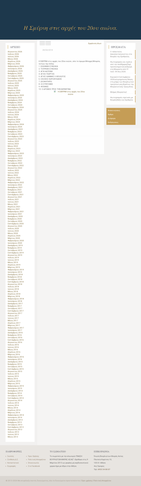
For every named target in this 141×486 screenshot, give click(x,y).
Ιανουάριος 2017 (15, 330)
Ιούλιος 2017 (13, 316)
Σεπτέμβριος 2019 (16, 253)
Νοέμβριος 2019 (15, 248)
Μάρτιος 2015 (14, 383)
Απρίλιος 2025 (14, 90)
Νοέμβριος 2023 (15, 131)
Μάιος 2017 (13, 320)
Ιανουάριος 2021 (15, 214)
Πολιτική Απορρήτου (37, 459)
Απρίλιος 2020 (14, 236)
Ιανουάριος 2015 (15, 388)
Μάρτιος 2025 (14, 93)
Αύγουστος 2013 (15, 429)
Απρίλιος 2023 (14, 148)
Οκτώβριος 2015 (15, 366)
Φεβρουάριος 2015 (16, 386)
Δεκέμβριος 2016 (15, 333)
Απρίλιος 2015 (14, 381)
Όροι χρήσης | (88, 481)
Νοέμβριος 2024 (15, 102)
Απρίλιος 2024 (14, 119)
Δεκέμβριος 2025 (15, 71)
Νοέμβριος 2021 (15, 190)
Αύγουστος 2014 (15, 400)
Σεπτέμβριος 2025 (16, 78)
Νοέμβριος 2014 (15, 393)
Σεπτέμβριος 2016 (16, 340)
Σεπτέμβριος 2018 (16, 282)
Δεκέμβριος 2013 (15, 420)
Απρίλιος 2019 (14, 265)
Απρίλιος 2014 (14, 410)
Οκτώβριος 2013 (15, 425)
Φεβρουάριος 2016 (16, 357)
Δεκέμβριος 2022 (15, 158)
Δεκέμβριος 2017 (15, 303)
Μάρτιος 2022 (14, 180)
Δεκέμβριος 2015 (15, 362)
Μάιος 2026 (13, 59)
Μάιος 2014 (13, 408)
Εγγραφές (11, 466)
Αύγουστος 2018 (15, 284)
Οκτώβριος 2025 (15, 76)
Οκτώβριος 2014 (15, 396)
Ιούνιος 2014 (13, 405)
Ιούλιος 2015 (13, 374)
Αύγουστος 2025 (15, 81)
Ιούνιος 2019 (13, 260)
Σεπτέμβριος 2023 (16, 136)
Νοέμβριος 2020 (15, 219)
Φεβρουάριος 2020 (16, 240)
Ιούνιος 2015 (13, 376)
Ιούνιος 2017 (13, 318)
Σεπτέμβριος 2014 (16, 398)
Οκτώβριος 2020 (15, 221)
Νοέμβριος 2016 (15, 335)
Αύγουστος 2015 (15, 371)
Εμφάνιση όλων (94, 43)
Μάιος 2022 (13, 175)
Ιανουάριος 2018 (15, 301)
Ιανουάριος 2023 (15, 156)
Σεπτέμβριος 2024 (16, 107)
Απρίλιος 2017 (14, 323)
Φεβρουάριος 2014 (16, 415)
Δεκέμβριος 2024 (15, 100)
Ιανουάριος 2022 (15, 185)
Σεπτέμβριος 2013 (16, 427)
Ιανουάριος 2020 (15, 243)
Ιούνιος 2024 (13, 115)
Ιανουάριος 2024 (15, 127)
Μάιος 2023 (13, 146)
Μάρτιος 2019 (14, 267)
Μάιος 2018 (13, 291)
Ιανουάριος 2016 (15, 359)
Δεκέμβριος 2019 (15, 245)
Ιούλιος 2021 (13, 199)
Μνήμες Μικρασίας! (118, 92)
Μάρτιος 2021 (14, 209)
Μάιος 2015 (13, 379)
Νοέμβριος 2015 (15, 364)
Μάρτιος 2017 (14, 325)
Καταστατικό (13, 463)
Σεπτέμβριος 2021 (16, 194)
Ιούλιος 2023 (13, 141)
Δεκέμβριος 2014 (15, 391)
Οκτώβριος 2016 (15, 337)
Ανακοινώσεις (114, 110)
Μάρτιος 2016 (14, 354)
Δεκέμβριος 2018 (15, 274)
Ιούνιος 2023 (13, 144)
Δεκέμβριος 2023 (15, 129)
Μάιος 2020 (13, 233)
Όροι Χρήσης (33, 456)
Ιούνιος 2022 (13, 173)
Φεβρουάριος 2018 (16, 299)
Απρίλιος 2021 (14, 207)
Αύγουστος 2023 (15, 139)
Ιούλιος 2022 (13, 170)
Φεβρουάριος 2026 (16, 66)
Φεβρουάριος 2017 (16, 328)
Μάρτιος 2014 (14, 412)
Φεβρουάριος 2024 (16, 124)
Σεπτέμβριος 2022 (16, 165)
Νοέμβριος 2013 (15, 422)
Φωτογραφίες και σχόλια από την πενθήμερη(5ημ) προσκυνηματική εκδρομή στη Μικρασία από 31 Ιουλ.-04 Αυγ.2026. (121, 67)
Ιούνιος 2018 (13, 289)
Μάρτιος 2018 (14, 296)
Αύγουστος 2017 (15, 313)
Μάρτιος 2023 (14, 151)
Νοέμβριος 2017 (15, 306)
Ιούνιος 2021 (13, 202)
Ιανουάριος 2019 (15, 272)
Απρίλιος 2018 (14, 294)
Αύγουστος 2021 (15, 197)
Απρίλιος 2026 (14, 61)
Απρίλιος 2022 (14, 177)
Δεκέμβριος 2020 (15, 216)
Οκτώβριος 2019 (15, 250)
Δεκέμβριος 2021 (15, 187)
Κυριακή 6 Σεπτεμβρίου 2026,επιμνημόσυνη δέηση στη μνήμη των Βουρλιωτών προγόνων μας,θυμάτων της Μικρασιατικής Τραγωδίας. (122, 82)
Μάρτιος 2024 (14, 122)
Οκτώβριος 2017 (15, 308)
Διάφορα (111, 118)
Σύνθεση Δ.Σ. (12, 459)
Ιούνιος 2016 (13, 347)
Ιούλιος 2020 (13, 228)
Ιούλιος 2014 (13, 403)
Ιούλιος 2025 (13, 83)
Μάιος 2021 (13, 204)
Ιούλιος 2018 (13, 287)
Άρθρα (110, 114)
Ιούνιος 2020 (13, 231)
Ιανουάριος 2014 (15, 417)
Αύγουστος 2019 (15, 255)
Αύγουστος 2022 (15, 168)
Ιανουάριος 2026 (15, 68)
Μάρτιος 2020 (14, 238)
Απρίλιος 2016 (14, 352)
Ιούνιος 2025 (13, 85)
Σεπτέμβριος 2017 (16, 311)
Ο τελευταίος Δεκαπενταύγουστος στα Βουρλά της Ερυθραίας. (121, 54)
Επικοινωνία (33, 463)
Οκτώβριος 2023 (15, 134)
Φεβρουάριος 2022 (16, 182)
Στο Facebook (34, 466)
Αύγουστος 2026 (15, 52)
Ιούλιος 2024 (13, 112)
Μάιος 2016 (13, 349)
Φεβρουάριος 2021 (16, 211)
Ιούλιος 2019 (13, 257)
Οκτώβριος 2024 (15, 105)
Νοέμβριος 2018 (15, 277)
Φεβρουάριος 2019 (16, 270)
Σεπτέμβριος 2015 (16, 369)
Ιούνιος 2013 (13, 434)
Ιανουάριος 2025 (15, 98)
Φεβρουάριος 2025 (16, 95)
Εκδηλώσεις (113, 122)
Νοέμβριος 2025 (15, 73)
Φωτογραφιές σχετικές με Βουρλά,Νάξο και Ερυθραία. (121, 98)
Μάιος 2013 (13, 437)
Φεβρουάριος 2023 (16, 153)
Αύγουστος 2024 (15, 110)
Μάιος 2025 (13, 88)
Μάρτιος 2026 (14, 64)
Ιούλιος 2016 (13, 345)
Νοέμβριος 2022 (15, 161)
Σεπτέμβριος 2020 (16, 224)
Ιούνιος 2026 (13, 56)
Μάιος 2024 (13, 117)
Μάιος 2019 (13, 262)
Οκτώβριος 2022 (15, 163)
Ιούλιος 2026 (13, 54)
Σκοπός (10, 456)
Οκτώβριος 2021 (15, 192)
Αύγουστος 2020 (15, 226)
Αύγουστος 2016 (15, 342)
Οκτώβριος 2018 (15, 279)
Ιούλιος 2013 (13, 432)
